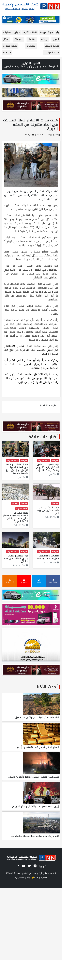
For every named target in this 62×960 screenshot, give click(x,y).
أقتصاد (31, 39)
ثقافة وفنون (52, 46)
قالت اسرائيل (52, 52)
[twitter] (29, 866)
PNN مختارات (30, 32)
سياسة (7, 52)
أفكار (6, 39)
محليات (7, 32)
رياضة (44, 39)
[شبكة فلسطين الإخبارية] (31, 5)
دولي (17, 32)
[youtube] (23, 866)
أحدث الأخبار (46, 687)
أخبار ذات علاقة (43, 437)
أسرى (56, 39)
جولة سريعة (46, 32)
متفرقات (31, 46)
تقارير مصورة (10, 46)
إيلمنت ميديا (20, 878)
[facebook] (34, 866)
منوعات (18, 39)
